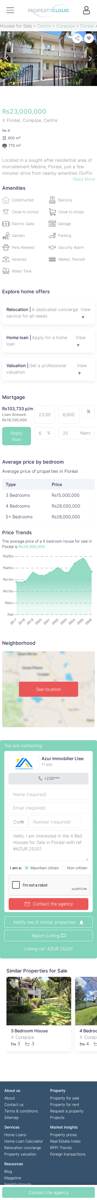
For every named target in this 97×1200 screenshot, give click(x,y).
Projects (57, 1117)
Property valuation (20, 1154)
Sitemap (11, 1117)
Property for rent (64, 1104)
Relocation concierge (22, 1147)
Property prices (63, 1134)
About (9, 1098)
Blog (8, 1171)
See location (48, 689)
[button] (6, 58)
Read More (84, 179)
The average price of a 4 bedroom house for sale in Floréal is (47, 544)
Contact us (13, 1104)
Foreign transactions (67, 1154)
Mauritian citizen (44, 867)
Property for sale (64, 1098)
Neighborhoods (17, 1184)
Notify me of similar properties (45, 922)
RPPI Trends (61, 1147)
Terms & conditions (21, 1111)
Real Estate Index (65, 1141)
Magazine (12, 1177)
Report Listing (46, 935)
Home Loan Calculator (23, 1141)
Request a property (67, 1111)
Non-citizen (77, 867)
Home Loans (15, 1134)
